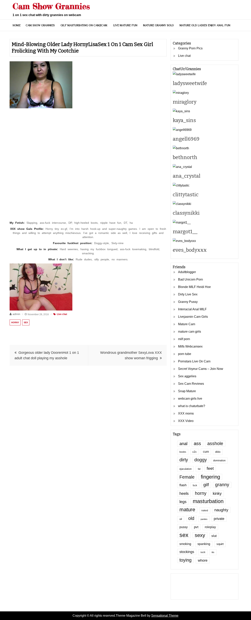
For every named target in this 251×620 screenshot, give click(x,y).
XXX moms (186, 413)
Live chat (62, 314)
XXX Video (186, 421)
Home (17, 25)
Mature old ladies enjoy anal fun (205, 25)
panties (204, 519)
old (191, 518)
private (219, 519)
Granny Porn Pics (190, 48)
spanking (203, 544)
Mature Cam (186, 324)
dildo (217, 452)
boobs (182, 452)
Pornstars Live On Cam (194, 361)
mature (187, 509)
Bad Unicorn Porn (190, 279)
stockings (186, 552)
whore (202, 560)
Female (187, 477)
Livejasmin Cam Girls (193, 316)
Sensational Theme (164, 615)
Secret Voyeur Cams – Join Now (200, 368)
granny (222, 484)
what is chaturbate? (191, 406)
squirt (220, 544)
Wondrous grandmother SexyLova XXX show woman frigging (131, 355)
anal (183, 443)
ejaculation (185, 469)
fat (199, 469)
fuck (195, 485)
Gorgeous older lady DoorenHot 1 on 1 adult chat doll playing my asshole (47, 355)
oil (180, 519)
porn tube (184, 354)
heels (184, 493)
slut (214, 536)
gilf (206, 484)
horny (15, 322)
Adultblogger (187, 272)
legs (182, 502)
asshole (215, 443)
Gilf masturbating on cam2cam (84, 25)
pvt (196, 527)
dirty (183, 459)
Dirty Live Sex (187, 294)
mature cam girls (189, 331)
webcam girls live (190, 398)
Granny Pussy (188, 301)
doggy (200, 459)
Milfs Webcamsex (190, 346)
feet (210, 468)
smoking (185, 544)
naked (204, 510)
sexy (200, 535)
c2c (194, 451)
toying (185, 560)
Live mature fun (125, 25)
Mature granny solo (158, 25)
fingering (210, 477)
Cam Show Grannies (51, 6)
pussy (183, 527)
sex (26, 322)
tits (213, 552)
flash (182, 485)
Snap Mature (187, 391)
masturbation (208, 501)
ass (197, 443)
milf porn (184, 339)
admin (16, 314)
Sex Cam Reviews (191, 383)
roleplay (210, 527)
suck (202, 552)
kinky (217, 493)
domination (219, 460)
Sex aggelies (187, 376)
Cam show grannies (40, 25)
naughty (221, 510)
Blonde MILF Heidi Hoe (194, 287)
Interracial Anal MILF (192, 309)
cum (206, 451)
